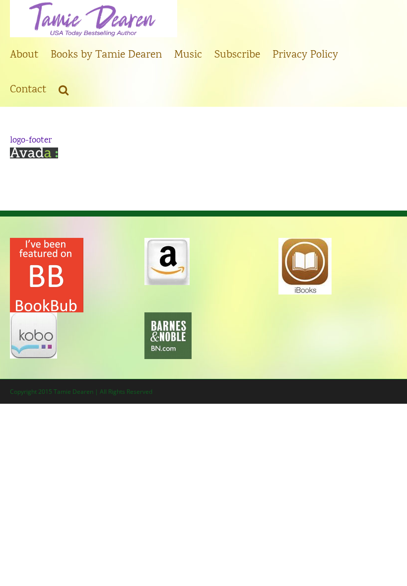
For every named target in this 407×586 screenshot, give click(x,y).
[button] (63, 89)
